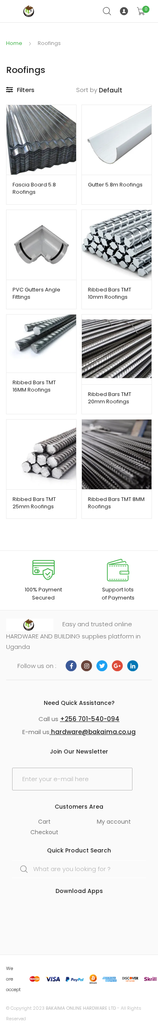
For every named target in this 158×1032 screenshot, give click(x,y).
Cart (44, 822)
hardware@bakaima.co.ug (92, 732)
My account (114, 822)
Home (14, 43)
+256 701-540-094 (90, 719)
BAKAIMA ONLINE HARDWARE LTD (81, 1008)
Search (107, 11)
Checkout (44, 832)
